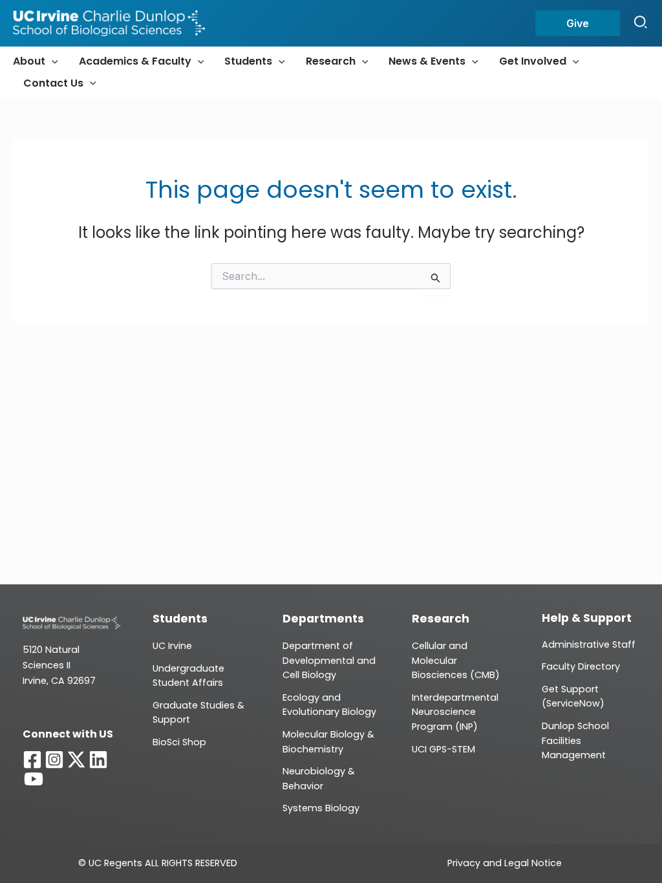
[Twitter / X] (76, 759)
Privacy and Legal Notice (504, 862)
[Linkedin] (98, 759)
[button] (577, 23)
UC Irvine (172, 645)
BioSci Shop (179, 742)
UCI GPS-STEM (443, 749)
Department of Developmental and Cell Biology (329, 660)
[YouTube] (33, 779)
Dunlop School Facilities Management (575, 740)
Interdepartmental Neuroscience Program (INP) (455, 712)
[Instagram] (54, 759)
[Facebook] (32, 759)
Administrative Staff (588, 644)
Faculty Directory (581, 666)
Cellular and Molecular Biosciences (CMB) (456, 660)
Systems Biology (321, 808)
